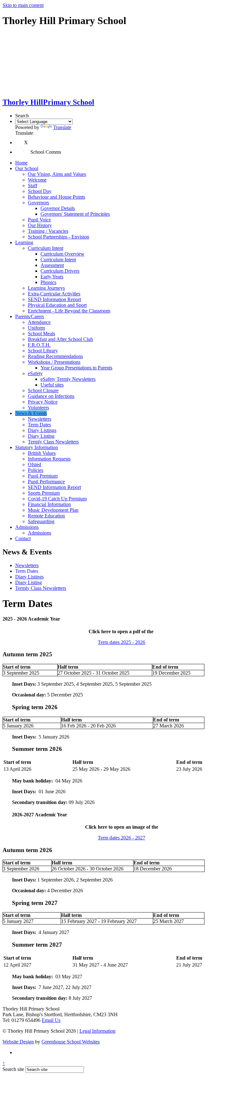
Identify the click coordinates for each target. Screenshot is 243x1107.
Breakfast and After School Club (60, 339)
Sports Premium (44, 493)
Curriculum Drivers (59, 271)
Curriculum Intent (45, 248)
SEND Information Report (54, 299)
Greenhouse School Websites (70, 1041)
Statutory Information (36, 447)
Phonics (48, 282)
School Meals (41, 333)
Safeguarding (41, 521)
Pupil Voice (39, 219)
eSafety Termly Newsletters (68, 379)
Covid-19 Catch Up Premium (57, 498)
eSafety (35, 373)
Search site (13, 1069)
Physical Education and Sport (57, 305)
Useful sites (52, 384)
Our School (26, 168)
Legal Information (97, 1031)
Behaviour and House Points (56, 197)
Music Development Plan (53, 510)
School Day (40, 191)
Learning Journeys (46, 288)
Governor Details (57, 208)
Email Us (51, 1020)
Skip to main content (23, 5)
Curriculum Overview (62, 254)
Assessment (52, 265)
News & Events (31, 413)
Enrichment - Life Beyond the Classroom (69, 310)
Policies (35, 470)
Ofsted (34, 464)
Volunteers (38, 407)
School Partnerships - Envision (58, 236)
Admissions (27, 527)
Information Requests (49, 458)
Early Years (51, 276)
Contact (23, 538)
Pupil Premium (43, 476)
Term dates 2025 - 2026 (121, 642)
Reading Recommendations (55, 356)
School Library (43, 350)
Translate (62, 127)
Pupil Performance (46, 481)
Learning (24, 242)
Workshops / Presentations (54, 362)
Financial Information (49, 504)
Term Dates (39, 424)
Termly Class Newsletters (53, 441)
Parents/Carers (29, 316)
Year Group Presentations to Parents (76, 367)
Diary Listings (42, 430)
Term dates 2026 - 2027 (121, 837)
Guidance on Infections (51, 396)
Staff (32, 185)
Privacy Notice (43, 402)
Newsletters (39, 419)
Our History (40, 225)
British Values (42, 453)
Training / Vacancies (48, 231)
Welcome (37, 179)
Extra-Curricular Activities (54, 293)
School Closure (43, 390)
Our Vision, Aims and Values (57, 174)
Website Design (18, 1041)
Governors (38, 202)
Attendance (39, 322)
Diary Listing (41, 436)
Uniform (36, 328)
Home (21, 162)
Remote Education (46, 515)
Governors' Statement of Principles (75, 214)
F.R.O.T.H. (39, 345)
